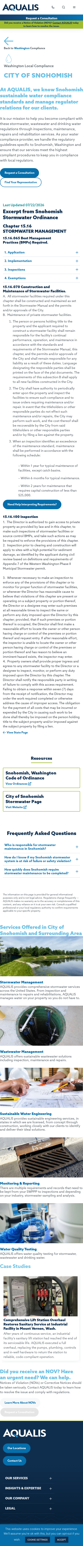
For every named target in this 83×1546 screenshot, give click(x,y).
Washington (22, 48)
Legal (10, 1508)
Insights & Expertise (23, 1488)
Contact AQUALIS (62, 22)
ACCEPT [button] (61, 1539)
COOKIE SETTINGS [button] (37, 1539)
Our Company (17, 1498)
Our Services (16, 1478)
